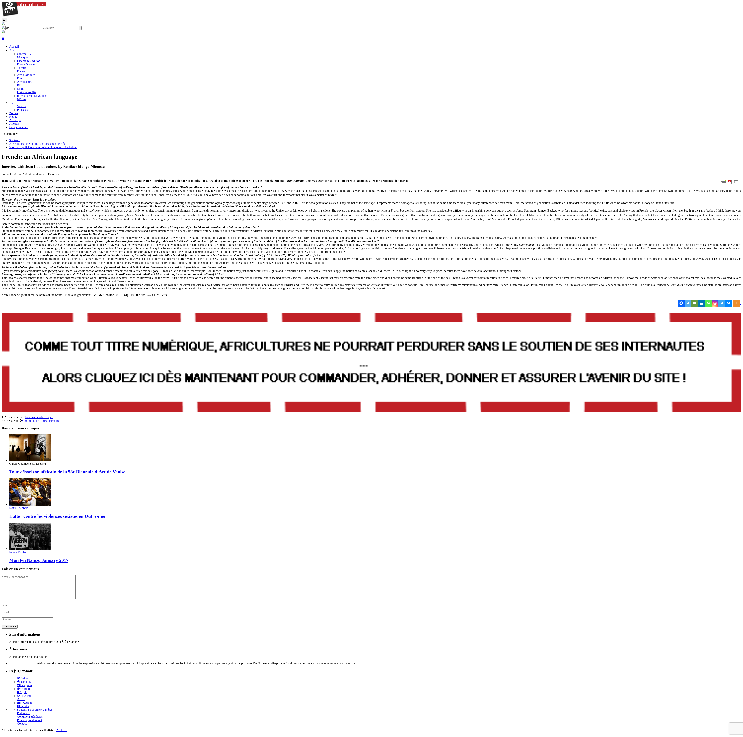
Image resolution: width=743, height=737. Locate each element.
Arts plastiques (26, 74)
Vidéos (21, 106)
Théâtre (21, 67)
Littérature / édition (28, 61)
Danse (21, 71)
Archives (61, 730)
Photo (20, 78)
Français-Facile (18, 127)
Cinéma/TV (24, 54)
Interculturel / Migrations (32, 95)
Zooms (13, 113)
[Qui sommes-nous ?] (3, 32)
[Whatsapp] (708, 303)
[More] (736, 303)
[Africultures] (24, 16)
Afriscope (15, 120)
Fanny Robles (17, 552)
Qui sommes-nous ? (22, 663)
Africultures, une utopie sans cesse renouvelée (37, 143)
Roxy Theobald (18, 508)
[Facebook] (681, 303)
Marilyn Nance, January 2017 (38, 560)
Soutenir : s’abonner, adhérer (34, 709)
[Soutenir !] (371, 363)
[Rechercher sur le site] (4, 20)
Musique (22, 57)
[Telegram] (721, 303)
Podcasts (22, 109)
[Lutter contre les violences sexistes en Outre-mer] (30, 504)
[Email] (694, 303)
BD (19, 85)
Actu (12, 50)
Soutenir (14, 140)
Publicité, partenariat (29, 720)
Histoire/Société (26, 92)
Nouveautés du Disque (39, 417)
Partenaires (23, 713)
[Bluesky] (728, 303)
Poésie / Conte (26, 64)
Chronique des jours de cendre (40, 420)
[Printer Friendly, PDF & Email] (730, 184)
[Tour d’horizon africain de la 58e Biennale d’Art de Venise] (30, 460)
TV (11, 102)
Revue (13, 116)
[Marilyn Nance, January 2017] (30, 548)
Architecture (24, 81)
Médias (21, 99)
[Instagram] (715, 303)
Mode (20, 88)
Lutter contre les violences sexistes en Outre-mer (57, 516)
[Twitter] (688, 303)
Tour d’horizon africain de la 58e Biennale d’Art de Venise (67, 471)
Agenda (14, 123)
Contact (22, 723)
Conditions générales (30, 716)
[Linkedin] (701, 303)
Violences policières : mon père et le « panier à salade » (43, 147)
